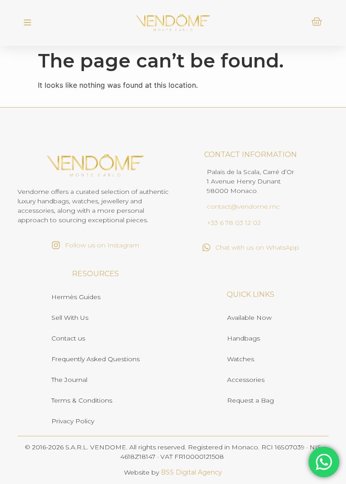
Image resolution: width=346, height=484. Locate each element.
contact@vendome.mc (243, 206)
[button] (27, 23)
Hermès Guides (75, 297)
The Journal (69, 380)
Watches (240, 359)
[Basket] (316, 21)
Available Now (249, 318)
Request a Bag (250, 400)
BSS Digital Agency (191, 472)
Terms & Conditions (81, 400)
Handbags (243, 338)
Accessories (245, 380)
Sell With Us (69, 318)
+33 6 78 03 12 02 (234, 223)
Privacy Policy (72, 421)
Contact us (68, 338)
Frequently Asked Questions (95, 359)
